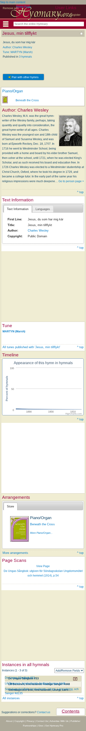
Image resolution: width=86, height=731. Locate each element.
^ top (80, 192)
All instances (11, 698)
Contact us (43, 712)
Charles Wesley (38, 230)
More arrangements (15, 553)
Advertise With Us (59, 721)
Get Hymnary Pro (54, 725)
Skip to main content (12, 2)
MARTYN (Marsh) (14, 331)
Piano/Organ (12, 91)
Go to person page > (71, 181)
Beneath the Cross (27, 100)
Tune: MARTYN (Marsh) (18, 52)
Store (10, 506)
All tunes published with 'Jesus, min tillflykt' (31, 347)
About (9, 721)
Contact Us (42, 721)
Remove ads (11, 8)
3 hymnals (25, 56)
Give (40, 725)
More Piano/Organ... (41, 532)
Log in (60, 14)
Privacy (30, 721)
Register (75, 14)
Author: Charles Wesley (17, 47)
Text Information (17, 209)
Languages (43, 209)
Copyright (19, 721)
